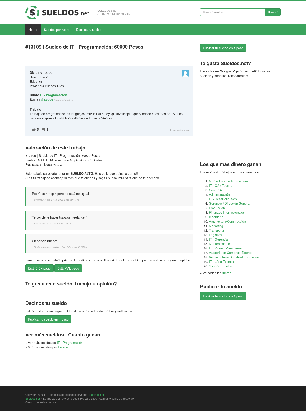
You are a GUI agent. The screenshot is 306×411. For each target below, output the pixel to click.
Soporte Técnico (220, 266)
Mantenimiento (219, 243)
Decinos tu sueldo (88, 29)
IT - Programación (70, 342)
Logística (215, 234)
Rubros (63, 347)
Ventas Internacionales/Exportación (234, 257)
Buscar (273, 12)
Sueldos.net (96, 394)
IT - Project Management (226, 248)
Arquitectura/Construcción (227, 221)
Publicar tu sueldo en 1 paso (48, 319)
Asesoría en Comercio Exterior (230, 252)
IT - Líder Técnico (221, 261)
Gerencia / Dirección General (229, 203)
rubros (226, 272)
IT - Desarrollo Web (223, 199)
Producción (217, 208)
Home (33, 29)
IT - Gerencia (218, 239)
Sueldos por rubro (56, 29)
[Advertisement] (77, 58)
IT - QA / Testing (220, 185)
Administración (219, 194)
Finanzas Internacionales (227, 212)
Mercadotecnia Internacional (229, 181)
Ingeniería (216, 217)
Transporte (216, 230)
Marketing (216, 226)
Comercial (216, 190)
